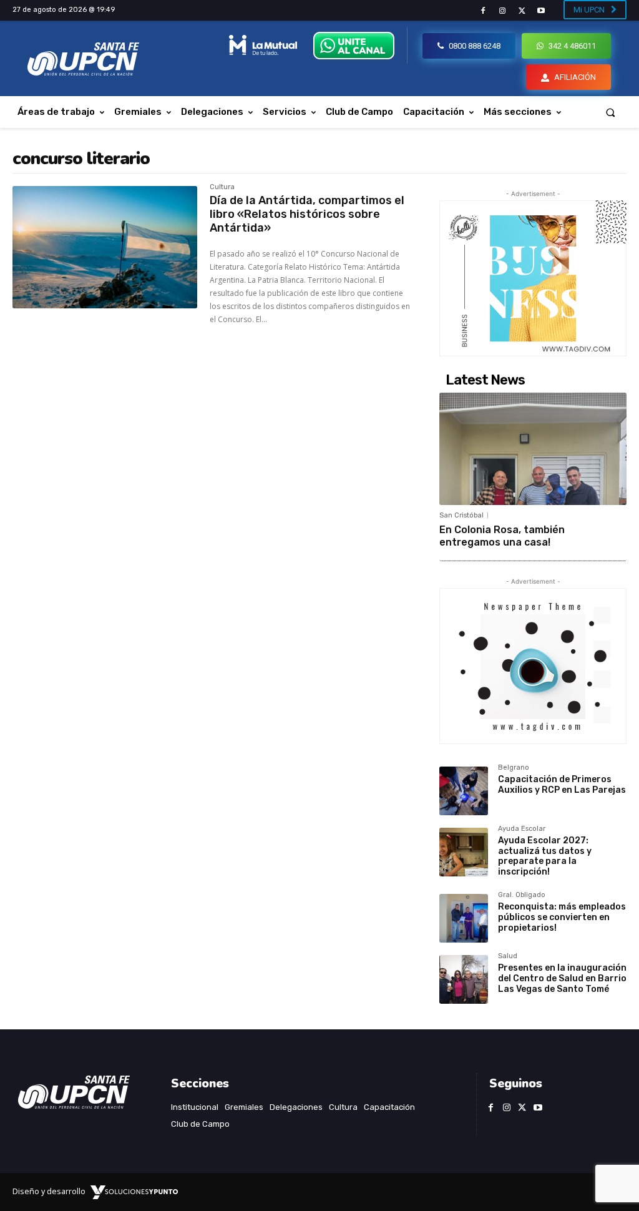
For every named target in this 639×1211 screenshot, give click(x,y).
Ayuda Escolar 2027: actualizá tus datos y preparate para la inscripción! (545, 856)
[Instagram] (502, 11)
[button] (611, 112)
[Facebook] (482, 11)
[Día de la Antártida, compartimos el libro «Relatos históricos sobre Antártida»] (104, 247)
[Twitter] (522, 11)
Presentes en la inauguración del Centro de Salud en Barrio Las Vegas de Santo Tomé (562, 978)
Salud (507, 956)
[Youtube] (541, 11)
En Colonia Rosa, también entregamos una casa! (502, 535)
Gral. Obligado (521, 895)
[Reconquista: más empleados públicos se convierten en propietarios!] (463, 918)
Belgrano (513, 768)
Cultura (222, 187)
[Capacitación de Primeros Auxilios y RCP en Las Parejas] (463, 791)
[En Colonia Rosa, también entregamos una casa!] (533, 449)
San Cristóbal (461, 515)
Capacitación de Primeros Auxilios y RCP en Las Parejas (562, 784)
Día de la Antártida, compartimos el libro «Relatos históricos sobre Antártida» (307, 214)
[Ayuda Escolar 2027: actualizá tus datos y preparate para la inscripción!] (463, 852)
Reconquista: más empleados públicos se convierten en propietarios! (562, 917)
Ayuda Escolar (521, 829)
